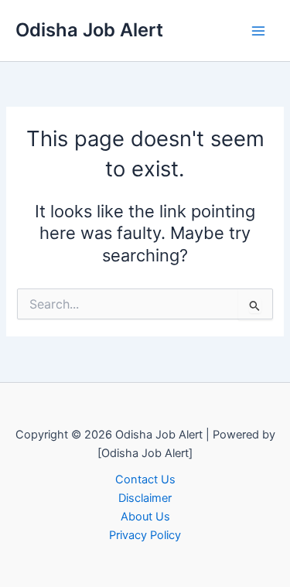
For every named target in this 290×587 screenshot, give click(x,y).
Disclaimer (145, 498)
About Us (145, 517)
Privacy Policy (145, 535)
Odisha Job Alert (89, 30)
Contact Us (145, 479)
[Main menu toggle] (258, 31)
